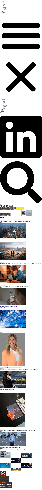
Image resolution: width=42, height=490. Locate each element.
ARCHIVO (2, 11)
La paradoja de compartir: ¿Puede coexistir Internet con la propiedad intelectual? (11, 367)
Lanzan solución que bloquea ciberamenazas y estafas (7, 389)
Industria (3, 5)
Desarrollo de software (5, 9)
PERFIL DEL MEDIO (3, 12)
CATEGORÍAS (3, 1)
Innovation (4, 10)
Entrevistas (4, 101)
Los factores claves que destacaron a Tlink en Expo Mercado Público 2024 (10, 447)
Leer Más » (1, 222)
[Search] (0, 204)
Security (3, 2)
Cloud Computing (4, 8)
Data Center (4, 6)
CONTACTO (2, 111)
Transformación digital (5, 7)
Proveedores (4, 3)
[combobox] (3, 203)
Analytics (4, 4)
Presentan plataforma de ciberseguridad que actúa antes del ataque (9, 238)
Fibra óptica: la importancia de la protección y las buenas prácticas (9, 328)
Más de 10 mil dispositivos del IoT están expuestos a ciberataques (8, 306)
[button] (21, 56)
